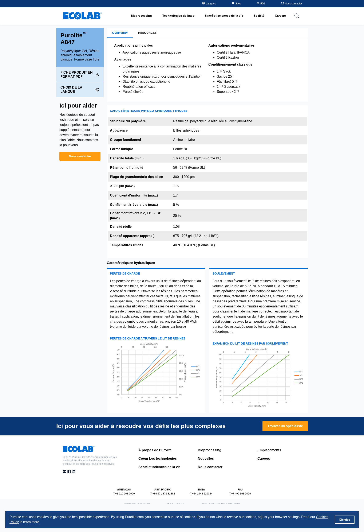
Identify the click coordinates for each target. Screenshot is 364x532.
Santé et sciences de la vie (159, 467)
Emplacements (269, 450)
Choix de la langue (71, 89)
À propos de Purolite (154, 450)
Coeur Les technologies (157, 458)
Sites (238, 3)
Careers (280, 15)
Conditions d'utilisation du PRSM (220, 503)
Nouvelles (206, 458)
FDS (262, 3)
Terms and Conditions (137, 503)
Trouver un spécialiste (285, 426)
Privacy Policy (176, 503)
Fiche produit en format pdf (76, 74)
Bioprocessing (209, 450)
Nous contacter (80, 156)
